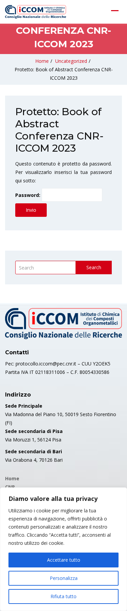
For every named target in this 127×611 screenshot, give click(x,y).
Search (93, 267)
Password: (28, 195)
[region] (63, 549)
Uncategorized (71, 61)
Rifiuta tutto (63, 596)
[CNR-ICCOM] (35, 12)
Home (42, 61)
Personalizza (64, 578)
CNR (10, 487)
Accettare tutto (63, 560)
